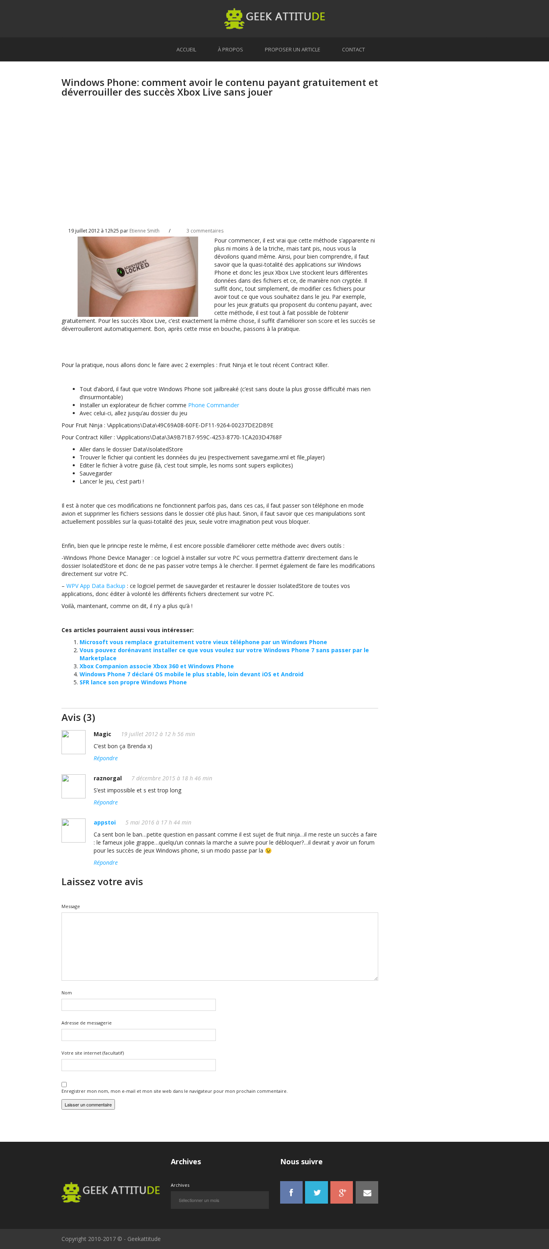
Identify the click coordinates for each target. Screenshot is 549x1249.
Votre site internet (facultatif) (92, 1053)
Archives (180, 1185)
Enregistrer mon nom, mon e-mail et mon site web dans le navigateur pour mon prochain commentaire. (174, 1091)
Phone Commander (213, 405)
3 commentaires (204, 230)
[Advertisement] (219, 169)
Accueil (186, 49)
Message (70, 906)
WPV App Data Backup (95, 586)
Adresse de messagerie (86, 1023)
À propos (230, 49)
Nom (66, 993)
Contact (353, 49)
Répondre (106, 758)
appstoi (105, 822)
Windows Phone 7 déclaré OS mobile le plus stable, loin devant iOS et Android (191, 674)
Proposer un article (292, 49)
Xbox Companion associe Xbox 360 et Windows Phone (157, 666)
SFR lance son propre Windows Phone (133, 682)
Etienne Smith (144, 230)
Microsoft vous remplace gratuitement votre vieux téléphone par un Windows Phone (203, 642)
